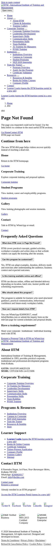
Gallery (4, 214)
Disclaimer (40, 540)
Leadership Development (24, 33)
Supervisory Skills (21, 36)
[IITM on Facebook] (16, 506)
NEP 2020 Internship (22, 62)
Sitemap (10, 457)
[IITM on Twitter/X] (5, 506)
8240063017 (17, 474)
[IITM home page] (27, 7)
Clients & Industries (22, 23)
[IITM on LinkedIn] (37, 506)
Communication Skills (23, 39)
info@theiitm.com (16, 477)
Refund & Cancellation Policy (14, 544)
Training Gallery (20, 26)
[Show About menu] (14, 18)
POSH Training (20, 49)
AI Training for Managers (24, 46)
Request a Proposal (10, 338)
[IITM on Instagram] (48, 506)
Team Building (19, 44)
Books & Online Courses (24, 80)
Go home (5, 166)
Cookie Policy (36, 544)
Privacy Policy (27, 540)
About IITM (18, 20)
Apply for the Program (23, 70)
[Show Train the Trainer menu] (24, 65)
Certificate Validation (22, 72)
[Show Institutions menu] (18, 52)
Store (9, 427)
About (10, 18)
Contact (10, 85)
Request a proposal (9, 485)
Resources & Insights (22, 78)
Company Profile (20, 83)
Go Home (5, 132)
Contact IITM (16, 132)
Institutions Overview (22, 54)
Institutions (12, 52)
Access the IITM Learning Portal (25, 494)
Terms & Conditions (10, 540)
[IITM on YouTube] (27, 506)
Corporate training (9, 182)
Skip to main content (10, 2)
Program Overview (21, 67)
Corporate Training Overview (26, 31)
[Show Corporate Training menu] (26, 29)
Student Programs (21, 59)
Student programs (9, 198)
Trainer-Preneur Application (19, 449)
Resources (11, 75)
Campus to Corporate (22, 57)
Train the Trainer (14, 65)
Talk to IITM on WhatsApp (31, 338)
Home (10, 15)
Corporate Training (15, 28)
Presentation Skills (21, 41)
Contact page (7, 482)
